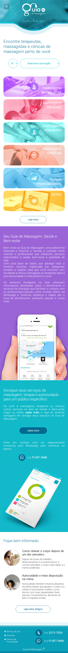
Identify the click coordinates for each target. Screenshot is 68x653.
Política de (12, 640)
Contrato (10, 635)
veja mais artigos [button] (33, 609)
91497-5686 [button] (37, 457)
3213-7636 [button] (53, 632)
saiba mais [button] (33, 430)
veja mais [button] (33, 219)
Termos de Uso (13, 631)
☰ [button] (6, 6)
